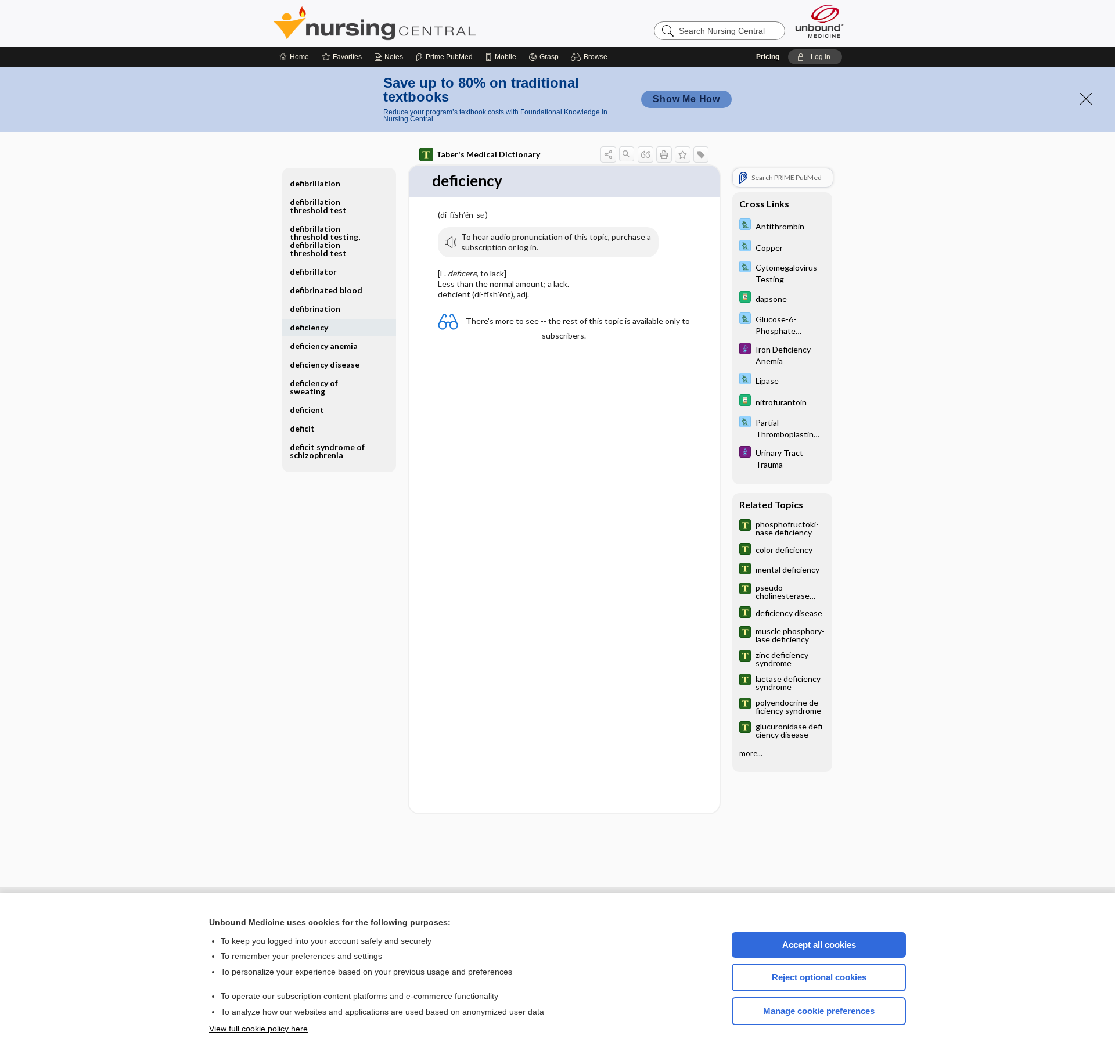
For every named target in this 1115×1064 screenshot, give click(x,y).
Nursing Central (418, 23)
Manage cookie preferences (819, 1011)
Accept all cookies (819, 945)
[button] (591, 57)
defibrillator (313, 271)
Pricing (767, 57)
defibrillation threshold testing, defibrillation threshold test (325, 241)
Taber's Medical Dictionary (488, 154)
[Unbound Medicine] (819, 21)
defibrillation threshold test (318, 206)
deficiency (309, 327)
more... (750, 753)
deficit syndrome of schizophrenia (327, 451)
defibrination (315, 309)
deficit (302, 428)
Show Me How (686, 99)
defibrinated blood (326, 290)
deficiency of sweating (314, 387)
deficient (307, 410)
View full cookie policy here (258, 1028)
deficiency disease (324, 364)
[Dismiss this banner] (1086, 99)
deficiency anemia (324, 346)
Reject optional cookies (819, 977)
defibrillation (315, 183)
